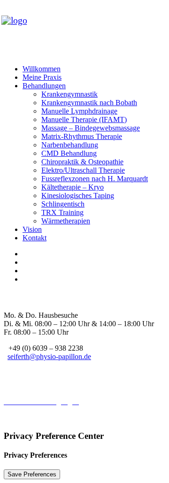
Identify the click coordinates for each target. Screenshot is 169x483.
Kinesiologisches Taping (77, 195)
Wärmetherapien (65, 221)
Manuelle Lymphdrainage (79, 111)
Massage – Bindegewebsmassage (90, 128)
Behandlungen (44, 86)
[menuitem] (94, 69)
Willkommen (42, 69)
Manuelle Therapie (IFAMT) (84, 119)
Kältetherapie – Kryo (72, 187)
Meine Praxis (42, 77)
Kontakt (34, 238)
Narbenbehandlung (69, 145)
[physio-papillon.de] (84, 30)
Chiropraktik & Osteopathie (82, 162)
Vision (32, 229)
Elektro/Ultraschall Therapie (83, 170)
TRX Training (62, 212)
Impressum (20, 393)
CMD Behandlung (69, 153)
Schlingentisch (62, 204)
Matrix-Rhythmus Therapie (81, 136)
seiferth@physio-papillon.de (49, 356)
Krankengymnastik (69, 94)
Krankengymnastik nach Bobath (89, 103)
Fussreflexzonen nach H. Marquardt (94, 179)
